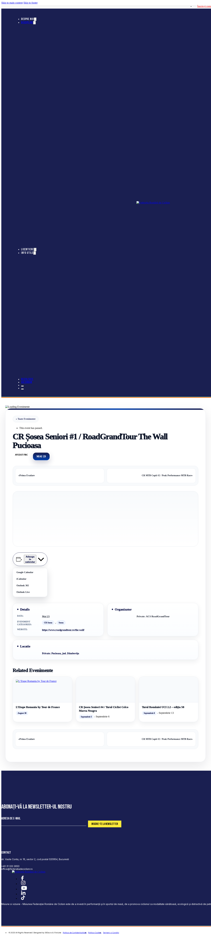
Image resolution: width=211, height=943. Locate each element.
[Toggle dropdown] (35, 19)
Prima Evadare (26, 475)
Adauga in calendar (30, 559)
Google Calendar (24, 572)
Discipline (27, 22)
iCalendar (21, 579)
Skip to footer (30, 2)
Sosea (61, 623)
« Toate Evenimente (25, 419)
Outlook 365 (22, 585)
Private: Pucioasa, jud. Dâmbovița (60, 653)
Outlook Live (23, 592)
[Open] (22, 386)
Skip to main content (12, 2)
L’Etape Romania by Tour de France (38, 707)
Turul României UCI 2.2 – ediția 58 (163, 707)
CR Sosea (48, 623)
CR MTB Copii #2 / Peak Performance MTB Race (167, 475)
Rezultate (27, 379)
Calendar (26, 382)
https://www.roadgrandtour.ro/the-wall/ (63, 630)
